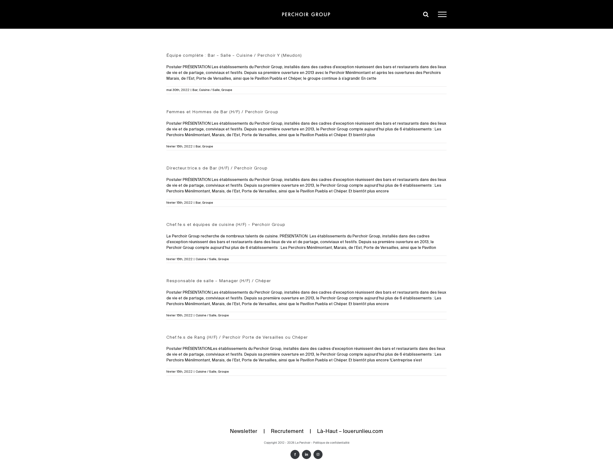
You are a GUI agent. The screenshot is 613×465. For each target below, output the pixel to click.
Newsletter (243, 431)
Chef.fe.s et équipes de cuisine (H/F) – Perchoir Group (225, 225)
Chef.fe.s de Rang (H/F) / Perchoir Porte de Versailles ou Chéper (237, 338)
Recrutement (287, 431)
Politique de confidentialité (331, 443)
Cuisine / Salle (209, 90)
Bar (195, 90)
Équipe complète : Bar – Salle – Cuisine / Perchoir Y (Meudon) (234, 56)
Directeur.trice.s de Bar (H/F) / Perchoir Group (217, 168)
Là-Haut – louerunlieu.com (350, 431)
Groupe (226, 90)
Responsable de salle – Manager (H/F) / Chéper (218, 281)
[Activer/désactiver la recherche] (425, 14)
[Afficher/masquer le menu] (442, 14)
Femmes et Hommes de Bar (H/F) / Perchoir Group (222, 112)
